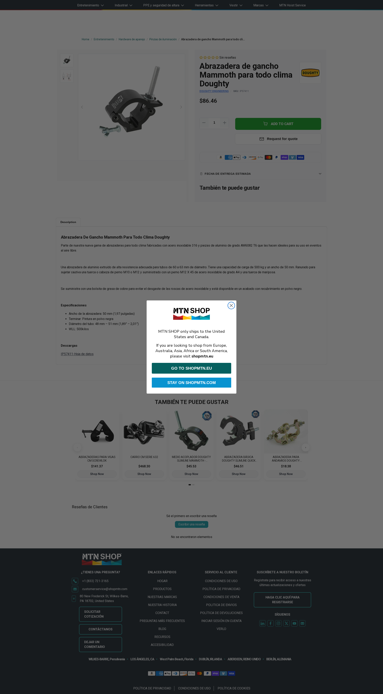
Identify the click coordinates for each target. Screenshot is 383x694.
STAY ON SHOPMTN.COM (191, 382)
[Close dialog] (231, 305)
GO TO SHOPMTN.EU (191, 368)
